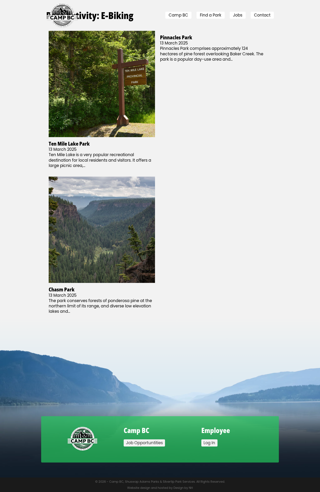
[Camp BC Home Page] (82, 439)
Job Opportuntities (144, 443)
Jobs (237, 15)
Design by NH (183, 488)
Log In (209, 443)
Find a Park (210, 15)
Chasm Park (61, 289)
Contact (262, 15)
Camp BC (178, 15)
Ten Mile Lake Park (69, 143)
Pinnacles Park (176, 37)
